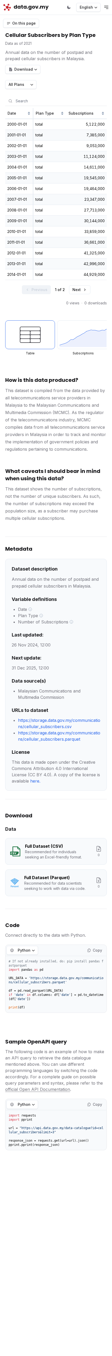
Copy (97, 950)
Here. (35, 781)
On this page (24, 23)
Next (76, 289)
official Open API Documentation (37, 1089)
